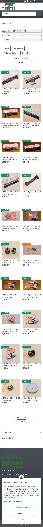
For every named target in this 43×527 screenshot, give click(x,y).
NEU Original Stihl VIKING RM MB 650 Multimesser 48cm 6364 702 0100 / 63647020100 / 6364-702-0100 (11, 124)
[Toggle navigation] (3, 6)
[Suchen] (38, 13)
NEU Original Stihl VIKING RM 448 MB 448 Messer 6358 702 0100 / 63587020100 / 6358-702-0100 (32, 124)
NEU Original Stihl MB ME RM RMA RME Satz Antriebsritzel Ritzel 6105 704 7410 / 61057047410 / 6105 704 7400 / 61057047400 (11, 262)
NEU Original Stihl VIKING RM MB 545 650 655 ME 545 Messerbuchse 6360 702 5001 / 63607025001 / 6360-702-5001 (11, 227)
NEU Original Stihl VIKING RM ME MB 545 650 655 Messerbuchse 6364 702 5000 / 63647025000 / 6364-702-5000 (32, 227)
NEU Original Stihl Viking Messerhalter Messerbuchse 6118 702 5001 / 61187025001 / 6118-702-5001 (10, 296)
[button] (25, 1)
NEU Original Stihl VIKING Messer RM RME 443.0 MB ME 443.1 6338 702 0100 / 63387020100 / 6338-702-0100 (32, 159)
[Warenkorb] (35, 1)
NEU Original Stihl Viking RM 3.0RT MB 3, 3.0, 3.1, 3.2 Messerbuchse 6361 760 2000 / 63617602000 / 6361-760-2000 (32, 262)
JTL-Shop (25, 524)
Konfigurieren (22, 513)
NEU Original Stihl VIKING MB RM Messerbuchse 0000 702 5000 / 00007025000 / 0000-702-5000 (32, 296)
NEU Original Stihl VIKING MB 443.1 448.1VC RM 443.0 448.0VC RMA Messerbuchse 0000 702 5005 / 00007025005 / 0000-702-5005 (11, 330)
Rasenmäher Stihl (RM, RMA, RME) (14, 31)
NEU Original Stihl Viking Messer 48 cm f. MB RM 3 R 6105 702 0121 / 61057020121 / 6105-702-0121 (10, 159)
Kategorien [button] (6, 433)
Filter (7, 48)
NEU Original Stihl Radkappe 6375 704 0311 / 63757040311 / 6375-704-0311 (32, 399)
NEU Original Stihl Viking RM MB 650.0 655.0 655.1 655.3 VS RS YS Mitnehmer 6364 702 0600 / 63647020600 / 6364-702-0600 (10, 365)
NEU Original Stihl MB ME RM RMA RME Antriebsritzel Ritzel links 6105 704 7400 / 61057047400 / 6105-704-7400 (32, 365)
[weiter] (39, 62)
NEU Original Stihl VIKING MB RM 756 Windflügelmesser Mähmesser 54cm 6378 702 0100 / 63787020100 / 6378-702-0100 (11, 90)
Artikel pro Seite (10, 53)
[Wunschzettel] (30, 1)
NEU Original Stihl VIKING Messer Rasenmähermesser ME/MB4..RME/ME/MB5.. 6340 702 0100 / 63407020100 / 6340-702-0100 (32, 193)
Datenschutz (17, 501)
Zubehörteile (6, 40)
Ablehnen (21, 519)
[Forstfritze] (10, 6)
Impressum (7, 501)
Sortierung (17, 48)
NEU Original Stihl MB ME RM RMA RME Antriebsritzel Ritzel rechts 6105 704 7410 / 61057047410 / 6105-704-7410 (11, 399)
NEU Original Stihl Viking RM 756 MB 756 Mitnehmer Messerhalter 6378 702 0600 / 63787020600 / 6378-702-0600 (32, 330)
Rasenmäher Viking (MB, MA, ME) (13, 35)
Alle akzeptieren (22, 507)
